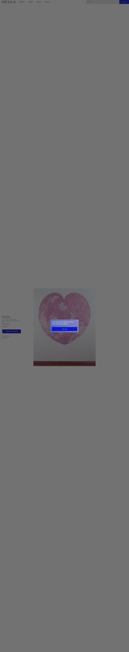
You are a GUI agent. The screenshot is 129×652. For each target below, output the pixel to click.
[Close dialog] (77, 321)
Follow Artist (64, 329)
